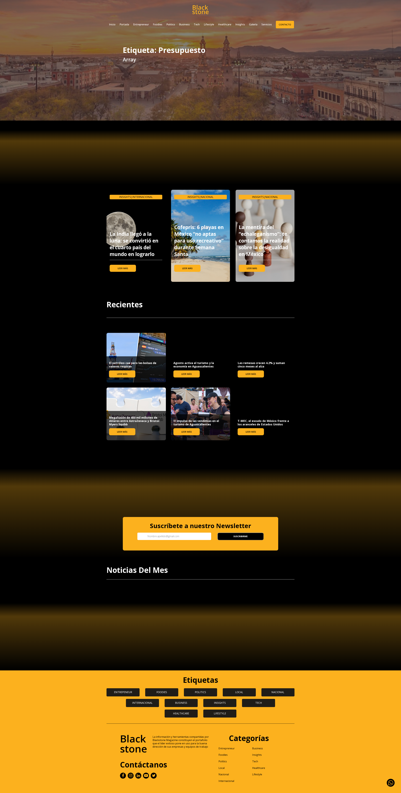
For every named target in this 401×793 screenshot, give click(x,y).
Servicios (266, 24)
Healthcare (224, 24)
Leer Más (123, 268)
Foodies (157, 24)
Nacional (207, 197)
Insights (240, 24)
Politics (170, 24)
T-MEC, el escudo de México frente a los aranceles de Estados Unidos (263, 422)
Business (184, 24)
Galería (253, 24)
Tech (197, 24)
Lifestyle (209, 24)
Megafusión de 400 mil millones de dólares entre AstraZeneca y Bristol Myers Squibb (134, 421)
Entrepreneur (141, 24)
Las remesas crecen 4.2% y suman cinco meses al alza (261, 364)
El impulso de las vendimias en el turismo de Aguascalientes (196, 422)
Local (222, 768)
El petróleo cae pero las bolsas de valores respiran (132, 364)
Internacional (142, 197)
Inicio (112, 24)
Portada (124, 24)
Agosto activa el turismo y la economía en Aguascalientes (193, 364)
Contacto (285, 24)
